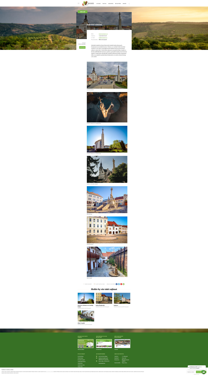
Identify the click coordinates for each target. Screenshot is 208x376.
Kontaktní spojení (81, 359)
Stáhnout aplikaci (81, 349)
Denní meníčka (117, 362)
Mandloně (117, 358)
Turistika (104, 3)
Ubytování (124, 358)
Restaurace (117, 359)
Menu (78, 3)
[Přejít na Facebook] (122, 343)
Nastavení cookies (196, 374)
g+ (121, 284)
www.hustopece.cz (103, 34)
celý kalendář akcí (102, 363)
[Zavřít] (206, 369)
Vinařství (116, 356)
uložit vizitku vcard (100, 284)
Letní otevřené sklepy (103, 356)
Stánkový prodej (81, 365)
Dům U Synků (81, 323)
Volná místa (80, 363)
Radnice (116, 305)
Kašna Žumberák (100, 305)
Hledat (129, 4)
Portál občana (80, 356)
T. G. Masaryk (125, 356)
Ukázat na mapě (88, 284)
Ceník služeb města (81, 361)
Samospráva (110, 3)
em (123, 284)
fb (116, 284)
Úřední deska (80, 358)
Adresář (124, 3)
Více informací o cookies (49, 371)
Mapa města (124, 362)
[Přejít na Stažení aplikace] (85, 343)
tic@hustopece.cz (103, 37)
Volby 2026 (80, 366)
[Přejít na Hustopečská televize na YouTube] (104, 343)
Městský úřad (118, 3)
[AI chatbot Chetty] (203, 372)
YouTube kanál (98, 349)
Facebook (116, 349)
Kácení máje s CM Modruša (104, 361)
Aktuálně (98, 3)
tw (118, 284)
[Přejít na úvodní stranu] (88, 3)
